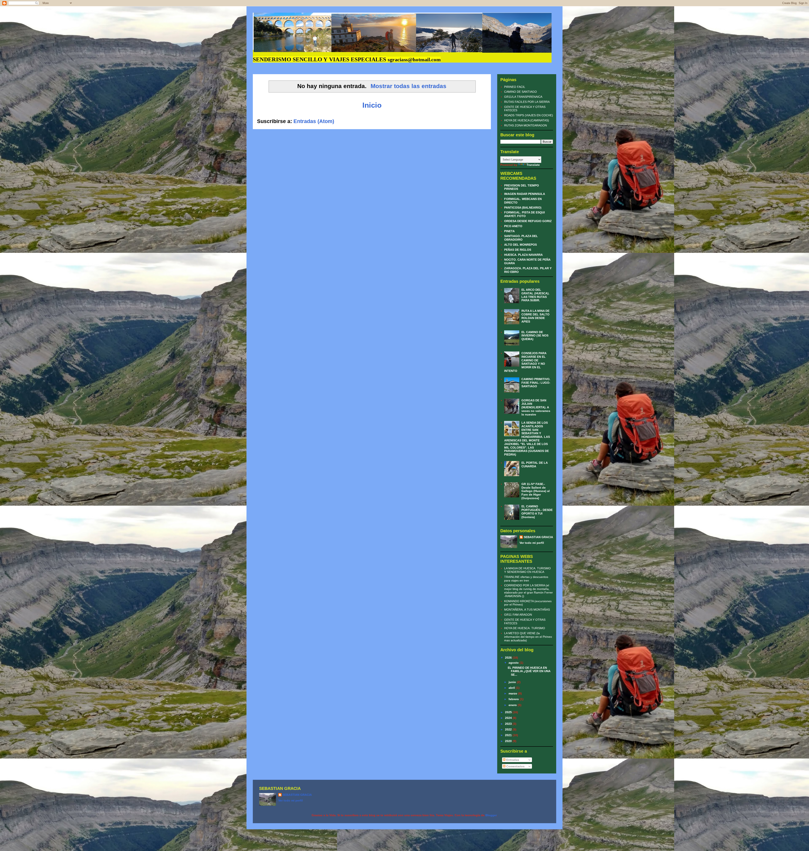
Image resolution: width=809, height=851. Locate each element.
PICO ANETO (513, 226)
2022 (509, 729)
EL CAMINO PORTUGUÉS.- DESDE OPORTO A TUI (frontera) (537, 512)
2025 (509, 712)
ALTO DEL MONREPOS (520, 244)
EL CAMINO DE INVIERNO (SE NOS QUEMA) (534, 335)
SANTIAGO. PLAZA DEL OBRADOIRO (521, 237)
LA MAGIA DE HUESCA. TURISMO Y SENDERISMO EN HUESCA (527, 570)
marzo (513, 693)
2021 (509, 735)
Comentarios (515, 766)
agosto (514, 662)
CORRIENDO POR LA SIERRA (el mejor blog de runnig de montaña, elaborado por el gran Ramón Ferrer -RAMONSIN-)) (528, 591)
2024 (509, 718)
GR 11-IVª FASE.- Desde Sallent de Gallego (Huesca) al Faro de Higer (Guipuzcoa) (535, 491)
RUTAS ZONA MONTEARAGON (525, 125)
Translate (533, 164)
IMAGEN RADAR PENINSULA (524, 194)
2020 (509, 741)
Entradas (512, 759)
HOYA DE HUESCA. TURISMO (524, 628)
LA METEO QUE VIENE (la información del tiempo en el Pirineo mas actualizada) (528, 636)
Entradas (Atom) (313, 121)
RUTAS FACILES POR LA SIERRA (527, 101)
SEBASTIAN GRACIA (538, 537)
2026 (509, 657)
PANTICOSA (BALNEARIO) (522, 207)
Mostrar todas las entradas (408, 86)
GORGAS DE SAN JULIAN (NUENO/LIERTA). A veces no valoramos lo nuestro (535, 407)
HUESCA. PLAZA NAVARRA (523, 254)
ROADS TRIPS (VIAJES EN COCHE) (528, 115)
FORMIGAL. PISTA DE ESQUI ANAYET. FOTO (524, 214)
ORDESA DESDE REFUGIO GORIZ (528, 221)
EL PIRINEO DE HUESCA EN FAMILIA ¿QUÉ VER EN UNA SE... (529, 671)
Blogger (491, 815)
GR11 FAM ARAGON (518, 614)
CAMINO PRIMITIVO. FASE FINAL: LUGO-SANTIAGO (535, 382)
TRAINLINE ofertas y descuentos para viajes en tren (526, 578)
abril (512, 687)
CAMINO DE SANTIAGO (520, 91)
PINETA (509, 231)
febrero (514, 699)
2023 (509, 723)
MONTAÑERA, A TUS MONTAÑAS (527, 609)
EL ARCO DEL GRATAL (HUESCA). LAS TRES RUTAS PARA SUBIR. (535, 295)
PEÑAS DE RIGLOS (517, 249)
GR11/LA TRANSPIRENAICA (523, 96)
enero (513, 705)
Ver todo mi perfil (532, 542)
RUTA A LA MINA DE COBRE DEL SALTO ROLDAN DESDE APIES (535, 316)
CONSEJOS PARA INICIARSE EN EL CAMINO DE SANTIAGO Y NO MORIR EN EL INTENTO (525, 362)
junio (513, 682)
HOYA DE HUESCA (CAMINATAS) (526, 120)
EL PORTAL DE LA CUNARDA (534, 464)
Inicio (372, 105)
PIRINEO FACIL (514, 86)
